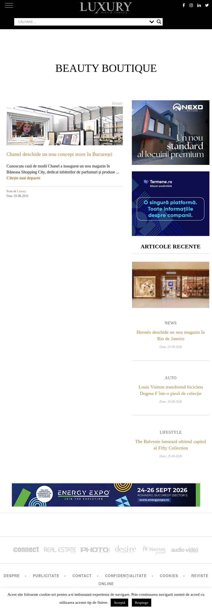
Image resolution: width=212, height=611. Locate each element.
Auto (171, 378)
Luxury (21, 191)
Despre (12, 575)
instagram (191, 5)
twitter (207, 5)
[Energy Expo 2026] (106, 493)
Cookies (169, 575)
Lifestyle (171, 432)
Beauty (117, 103)
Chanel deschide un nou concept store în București (59, 154)
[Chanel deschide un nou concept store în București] (64, 139)
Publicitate (46, 575)
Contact (82, 575)
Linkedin (199, 5)
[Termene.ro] (170, 234)
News (171, 323)
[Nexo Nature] (170, 163)
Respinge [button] (141, 603)
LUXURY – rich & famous (106, 8)
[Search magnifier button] (159, 21)
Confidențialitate (126, 575)
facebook (183, 5)
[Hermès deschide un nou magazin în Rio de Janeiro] (170, 285)
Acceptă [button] (119, 603)
